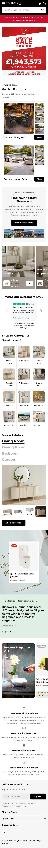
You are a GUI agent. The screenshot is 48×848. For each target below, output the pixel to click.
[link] (39, 108)
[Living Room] (24, 485)
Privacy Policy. (20, 806)
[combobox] (24, 10)
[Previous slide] (2, 631)
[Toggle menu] (3, 3)
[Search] (42, 9)
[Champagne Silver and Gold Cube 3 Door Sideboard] (7, 511)
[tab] (13, 441)
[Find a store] (39, 3)
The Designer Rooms (19, 840)
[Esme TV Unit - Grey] (18, 511)
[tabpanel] (24, 516)
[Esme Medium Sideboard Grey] (40, 511)
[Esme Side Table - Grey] (29, 511)
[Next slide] (10, 631)
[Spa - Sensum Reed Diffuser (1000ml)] (24, 557)
